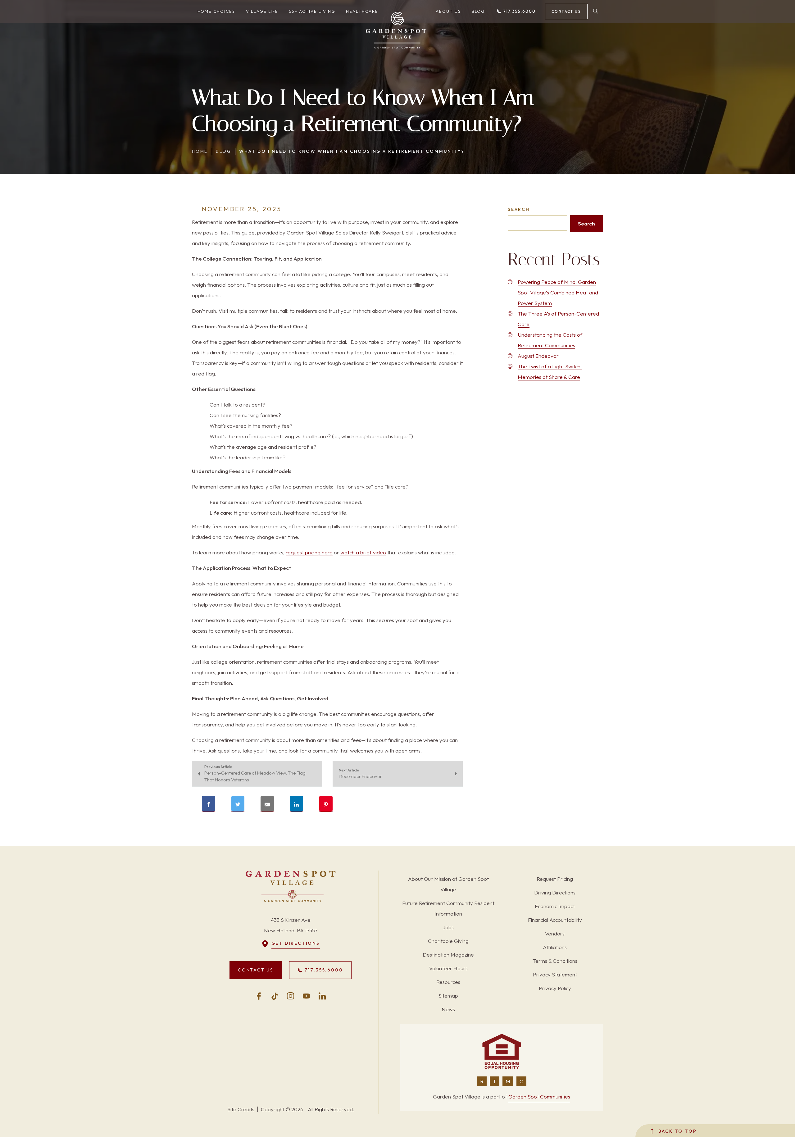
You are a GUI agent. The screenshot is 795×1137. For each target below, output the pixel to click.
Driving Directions (554, 892)
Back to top (676, 1131)
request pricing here (309, 552)
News (448, 1009)
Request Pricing (555, 878)
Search (519, 209)
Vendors (555, 933)
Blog (223, 151)
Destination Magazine (448, 954)
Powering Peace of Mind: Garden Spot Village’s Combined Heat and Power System (558, 292)
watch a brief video (363, 552)
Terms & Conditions (555, 960)
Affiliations (555, 947)
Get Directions (295, 943)
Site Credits (240, 1109)
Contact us (566, 11)
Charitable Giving (448, 941)
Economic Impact (555, 906)
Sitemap (448, 995)
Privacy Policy (555, 988)
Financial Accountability (555, 919)
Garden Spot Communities (539, 1096)
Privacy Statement (555, 974)
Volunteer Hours (448, 968)
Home (200, 151)
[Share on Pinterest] (326, 804)
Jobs (448, 927)
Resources (448, 982)
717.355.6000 (519, 11)
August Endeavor (538, 355)
